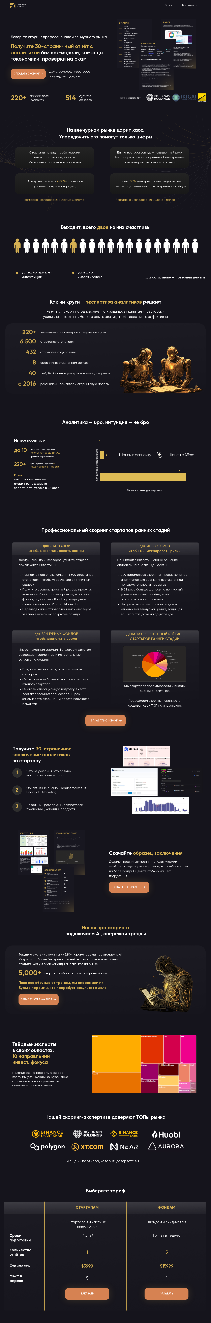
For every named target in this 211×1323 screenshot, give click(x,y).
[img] (18, 5)
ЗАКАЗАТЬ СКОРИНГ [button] (27, 74)
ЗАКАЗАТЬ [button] (87, 1293)
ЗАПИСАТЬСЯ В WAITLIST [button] (36, 999)
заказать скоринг (104, 720)
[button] (42, 74)
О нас (168, 5)
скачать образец (126, 887)
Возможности (189, 5)
